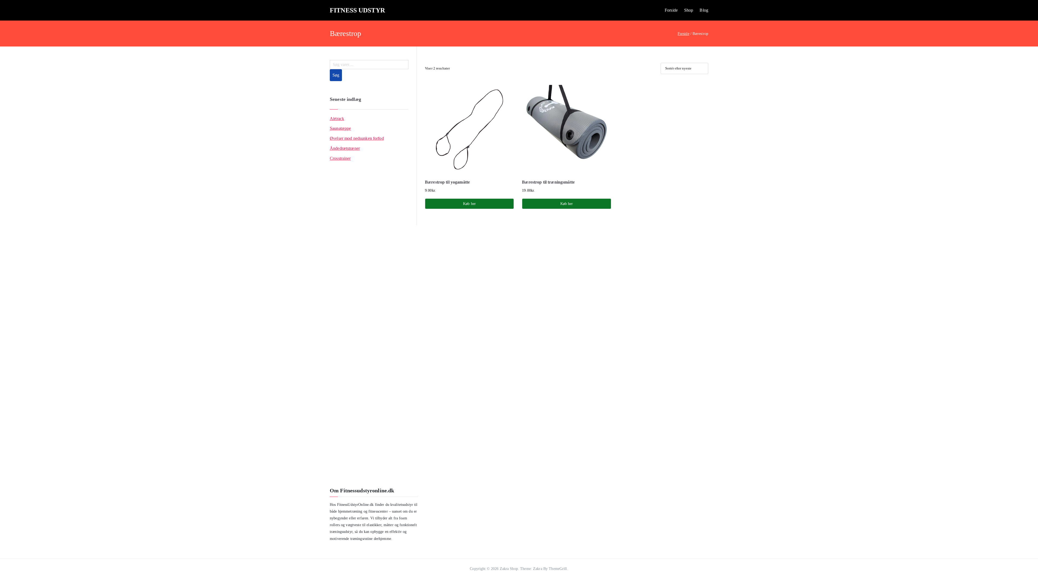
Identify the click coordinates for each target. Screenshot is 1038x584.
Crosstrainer (340, 158)
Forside (671, 10)
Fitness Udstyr (357, 10)
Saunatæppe (340, 128)
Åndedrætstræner (345, 148)
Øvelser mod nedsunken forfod (357, 138)
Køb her (469, 204)
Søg (335, 75)
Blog (704, 10)
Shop (688, 10)
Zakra (537, 569)
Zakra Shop (509, 569)
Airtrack (337, 118)
